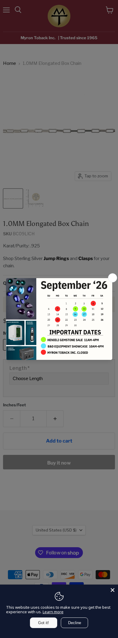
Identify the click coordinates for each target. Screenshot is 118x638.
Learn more (53, 611)
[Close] (113, 590)
